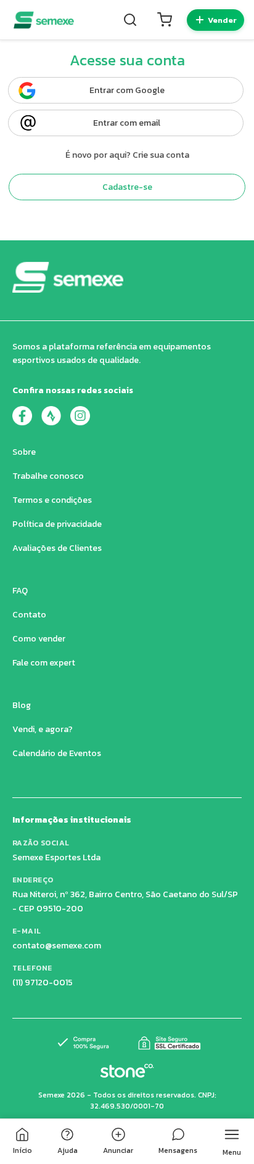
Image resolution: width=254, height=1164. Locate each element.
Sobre (24, 452)
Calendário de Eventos (56, 753)
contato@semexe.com (56, 945)
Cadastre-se (127, 187)
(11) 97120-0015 (42, 982)
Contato (29, 614)
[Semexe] (44, 20)
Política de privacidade (57, 524)
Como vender (38, 638)
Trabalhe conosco (48, 476)
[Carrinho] (164, 20)
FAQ (20, 590)
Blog (21, 705)
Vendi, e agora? (42, 729)
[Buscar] (130, 20)
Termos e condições (52, 500)
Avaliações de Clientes (57, 548)
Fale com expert (43, 662)
